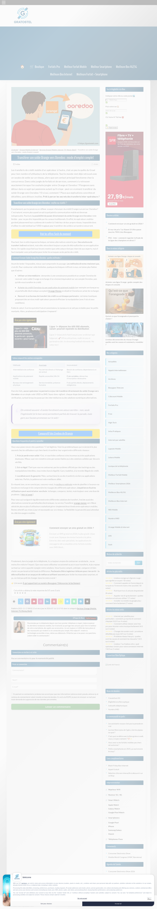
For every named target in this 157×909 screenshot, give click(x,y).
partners (24, 883)
